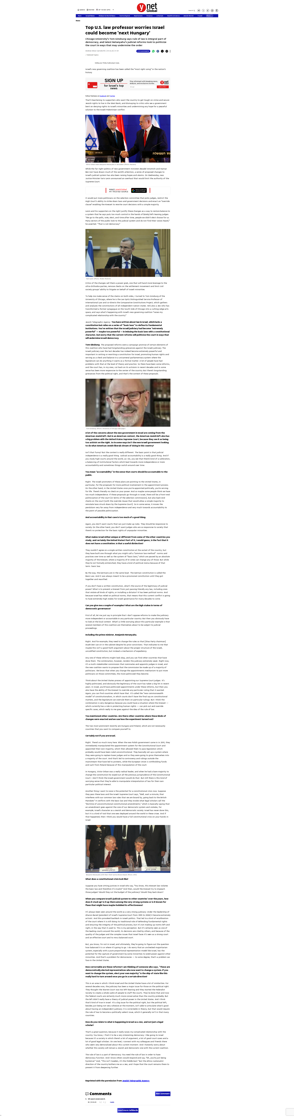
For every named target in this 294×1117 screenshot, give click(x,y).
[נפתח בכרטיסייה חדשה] (198, 10)
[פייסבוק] (207, 10)
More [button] (209, 16)
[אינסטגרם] (212, 10)
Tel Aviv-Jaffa (105, 10)
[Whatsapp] (153, 51)
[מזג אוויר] (97, 10)
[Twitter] (162, 51)
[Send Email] (166, 51)
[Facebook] (157, 51)
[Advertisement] (277, 34)
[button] (113, 9)
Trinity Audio (107, 63)
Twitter (112, 96)
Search (190, 10)
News (78, 21)
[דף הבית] (147, 12)
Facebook (103, 96)
